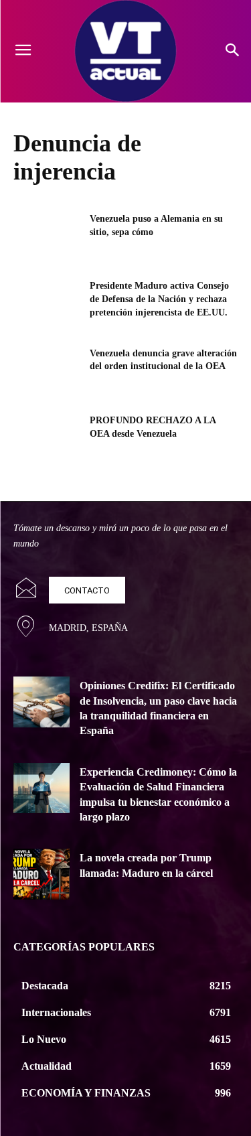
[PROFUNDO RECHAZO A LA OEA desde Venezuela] (47, 437)
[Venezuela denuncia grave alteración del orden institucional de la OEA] (47, 370)
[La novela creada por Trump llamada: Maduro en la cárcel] (41, 874)
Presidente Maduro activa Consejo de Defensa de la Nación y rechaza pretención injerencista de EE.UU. (159, 299)
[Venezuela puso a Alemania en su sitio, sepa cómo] (47, 235)
